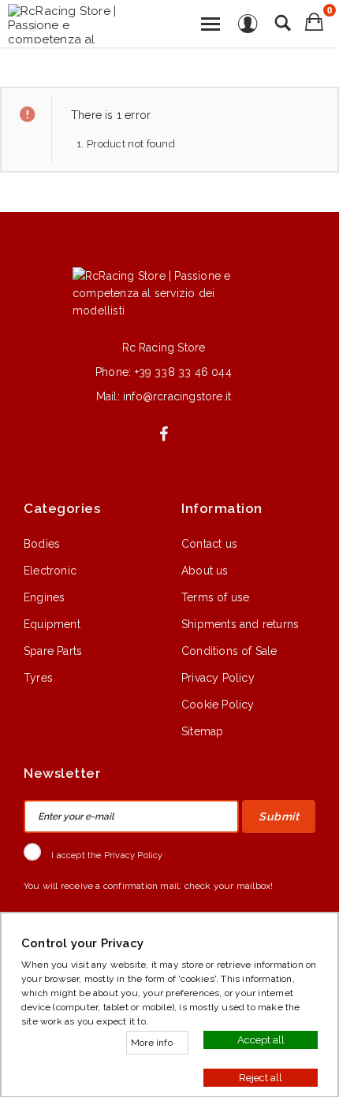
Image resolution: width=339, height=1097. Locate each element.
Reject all (260, 1077)
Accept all (261, 1039)
